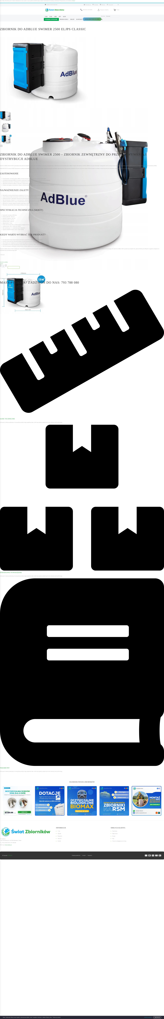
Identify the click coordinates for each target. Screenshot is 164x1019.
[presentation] (0, 146)
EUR (51, 16)
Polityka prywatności (148, 1017)
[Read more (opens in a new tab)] (88, 5)
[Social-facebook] (118, 5)
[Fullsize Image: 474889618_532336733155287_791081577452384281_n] (146, 801)
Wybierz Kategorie (51, 19)
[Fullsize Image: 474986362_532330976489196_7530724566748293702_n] (82, 801)
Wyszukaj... (103, 16)
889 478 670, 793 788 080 (10, 842)
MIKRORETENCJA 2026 (92, 19)
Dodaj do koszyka (13, 267)
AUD (64, 16)
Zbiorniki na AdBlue (4, 262)
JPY (60, 16)
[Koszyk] (115, 9)
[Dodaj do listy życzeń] (1, 258)
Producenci (64, 19)
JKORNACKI (10, 855)
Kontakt (79, 19)
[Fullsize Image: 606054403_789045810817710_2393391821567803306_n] (17, 801)
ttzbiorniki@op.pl (8, 845)
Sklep (72, 19)
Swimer (1, 263)
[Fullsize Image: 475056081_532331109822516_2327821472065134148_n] (114, 801)
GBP (55, 16)
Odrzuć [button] (73, 0)
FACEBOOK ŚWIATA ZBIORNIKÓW (82, 782)
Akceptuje (157, 1017)
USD (46, 16)
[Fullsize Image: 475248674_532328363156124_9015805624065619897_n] (50, 801)
